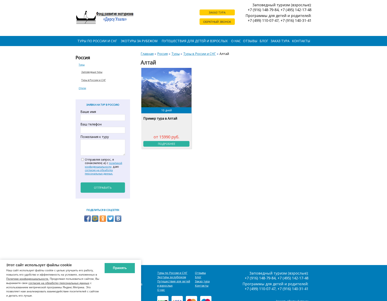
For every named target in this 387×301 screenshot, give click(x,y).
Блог (264, 41)
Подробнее (166, 144)
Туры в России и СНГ (93, 80)
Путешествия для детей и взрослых (195, 41)
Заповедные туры (91, 72)
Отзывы (250, 41)
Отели (82, 88)
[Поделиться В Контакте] (118, 218)
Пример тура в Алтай (160, 118)
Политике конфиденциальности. (27, 278)
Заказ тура (280, 41)
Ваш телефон (91, 124)
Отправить (103, 187)
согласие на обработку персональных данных (58, 283)
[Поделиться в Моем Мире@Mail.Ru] (95, 218)
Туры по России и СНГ (97, 41)
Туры (82, 64)
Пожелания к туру (94, 136)
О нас (236, 41)
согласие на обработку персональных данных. (99, 171)
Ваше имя (88, 111)
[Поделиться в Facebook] (87, 218)
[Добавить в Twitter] (110, 218)
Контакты (301, 41)
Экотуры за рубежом (139, 41)
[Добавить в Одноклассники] (103, 218)
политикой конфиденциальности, (103, 164)
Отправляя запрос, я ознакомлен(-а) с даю (103, 166)
